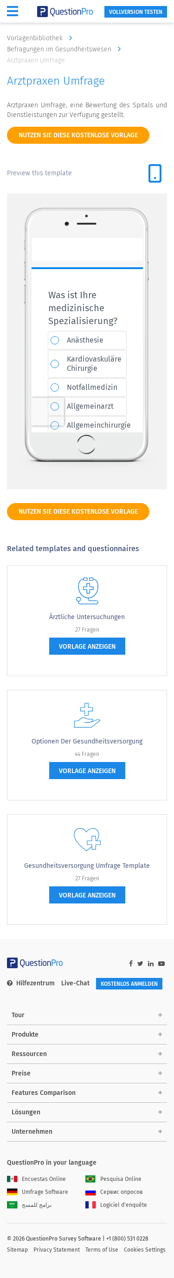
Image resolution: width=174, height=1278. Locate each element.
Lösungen (26, 1112)
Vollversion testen (135, 12)
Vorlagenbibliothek (35, 38)
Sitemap (17, 1250)
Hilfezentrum (35, 983)
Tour (18, 1015)
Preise (21, 1073)
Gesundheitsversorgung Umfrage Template (87, 866)
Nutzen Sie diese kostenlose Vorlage (78, 135)
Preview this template (39, 173)
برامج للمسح (37, 1205)
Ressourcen (29, 1054)
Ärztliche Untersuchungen (87, 617)
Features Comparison (44, 1093)
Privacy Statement (56, 1250)
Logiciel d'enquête (123, 1205)
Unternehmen (32, 1132)
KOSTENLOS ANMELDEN (129, 984)
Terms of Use (101, 1250)
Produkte (25, 1034)
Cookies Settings (145, 1250)
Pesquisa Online (121, 1179)
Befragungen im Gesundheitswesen (60, 49)
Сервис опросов (121, 1192)
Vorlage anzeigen (87, 647)
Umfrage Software (45, 1192)
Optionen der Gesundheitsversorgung (87, 741)
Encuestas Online (44, 1179)
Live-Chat (75, 983)
